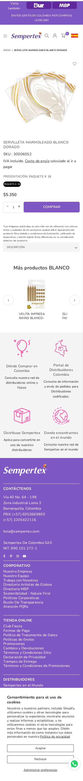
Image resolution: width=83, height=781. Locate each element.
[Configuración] (74, 35)
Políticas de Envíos (18, 639)
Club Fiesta (12, 626)
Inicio (7, 50)
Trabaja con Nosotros (20, 580)
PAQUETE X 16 (12, 184)
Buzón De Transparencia (23, 602)
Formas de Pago (16, 630)
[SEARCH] (47, 35)
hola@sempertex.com (21, 531)
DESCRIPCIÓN (16, 247)
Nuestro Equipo (16, 575)
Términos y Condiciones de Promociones (36, 665)
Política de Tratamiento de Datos (30, 635)
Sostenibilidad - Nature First (26, 593)
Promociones (14, 643)
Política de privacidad (55, 737)
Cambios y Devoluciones (23, 648)
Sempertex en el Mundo (23, 685)
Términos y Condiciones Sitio (27, 652)
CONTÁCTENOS (17, 488)
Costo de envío (37, 161)
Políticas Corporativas (21, 597)
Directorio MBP (16, 589)
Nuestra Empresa (17, 571)
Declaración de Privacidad (24, 657)
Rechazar (40, 759)
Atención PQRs (16, 606)
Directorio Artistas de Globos (27, 584)
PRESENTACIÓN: (27, 176)
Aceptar (40, 748)
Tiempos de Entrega (20, 661)
